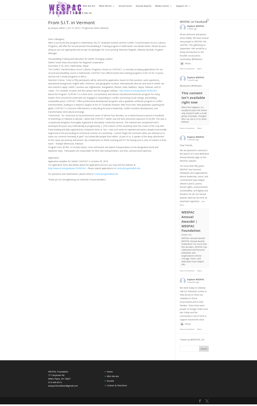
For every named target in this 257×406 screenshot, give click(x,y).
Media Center (162, 6)
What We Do (105, 6)
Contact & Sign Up (82, 13)
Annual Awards (143, 6)
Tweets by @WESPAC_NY (192, 339)
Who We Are (89, 6)
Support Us (182, 6)
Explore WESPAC (195, 26)
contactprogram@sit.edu (128, 168)
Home (76, 6)
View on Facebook (187, 69)
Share (199, 69)
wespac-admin (58, 28)
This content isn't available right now (193, 97)
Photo (188, 63)
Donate (110, 380)
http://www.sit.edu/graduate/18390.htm (67, 168)
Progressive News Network (95, 28)
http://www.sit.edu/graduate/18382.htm (138, 90)
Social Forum (125, 6)
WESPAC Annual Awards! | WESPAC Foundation (190, 221)
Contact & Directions (117, 385)
